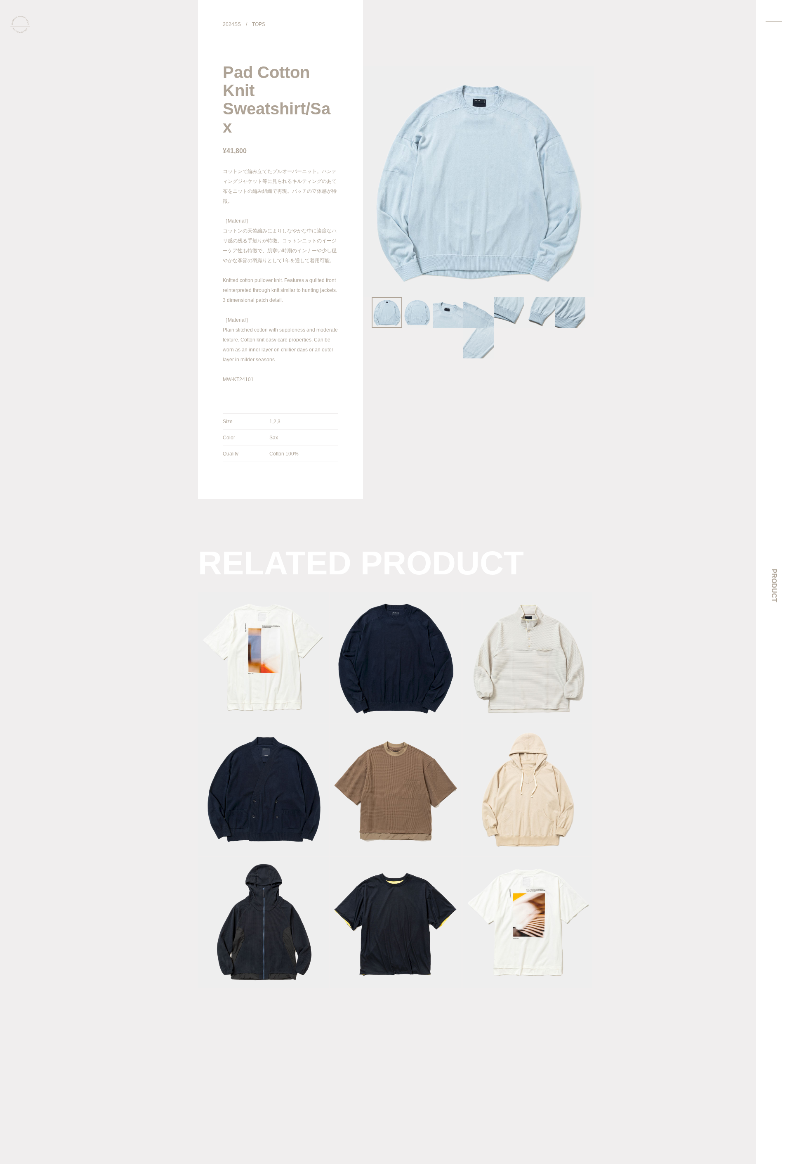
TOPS (258, 24)
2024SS (232, 24)
